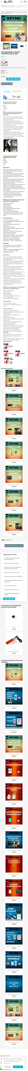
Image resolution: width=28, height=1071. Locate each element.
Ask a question (9, 598)
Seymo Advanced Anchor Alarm (14, 898)
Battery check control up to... (14, 826)
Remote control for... (14, 730)
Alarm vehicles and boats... (14, 484)
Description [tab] (7, 91)
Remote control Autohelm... (14, 970)
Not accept (8, 1067)
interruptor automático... (14, 651)
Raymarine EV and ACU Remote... (14, 946)
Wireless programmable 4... (14, 388)
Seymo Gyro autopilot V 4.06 (14, 922)
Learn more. (9, 1063)
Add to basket (13, 79)
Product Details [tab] (17, 91)
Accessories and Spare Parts (14, 994)
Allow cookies (18, 1067)
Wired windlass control (14, 874)
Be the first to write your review (15, 545)
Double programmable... (14, 412)
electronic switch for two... (14, 802)
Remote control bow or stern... (14, 706)
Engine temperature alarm (14, 460)
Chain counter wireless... (14, 778)
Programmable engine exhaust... (14, 436)
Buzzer (14, 627)
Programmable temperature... (14, 508)
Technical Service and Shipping (14, 850)
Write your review (7, 83)
